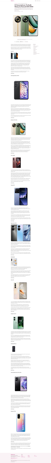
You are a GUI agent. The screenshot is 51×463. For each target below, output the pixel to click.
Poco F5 (34, 45)
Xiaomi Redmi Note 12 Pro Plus (36, 53)
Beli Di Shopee (12, 73)
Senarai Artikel (12, 458)
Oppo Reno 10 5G (35, 49)
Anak (34, 455)
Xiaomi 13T (34, 48)
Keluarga (28, 455)
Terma (14, 458)
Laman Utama (15, 3)
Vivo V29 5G (34, 47)
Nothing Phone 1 (35, 52)
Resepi (22, 455)
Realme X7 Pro (34, 54)
